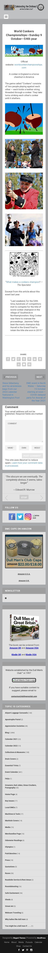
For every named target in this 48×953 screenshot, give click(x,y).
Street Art (9, 906)
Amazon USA (32, 648)
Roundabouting (11, 886)
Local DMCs (10, 807)
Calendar (38, 942)
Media (7, 827)
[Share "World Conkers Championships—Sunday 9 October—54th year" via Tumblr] (24, 359)
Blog (7, 733)
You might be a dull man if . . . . (18, 926)
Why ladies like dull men (15, 919)
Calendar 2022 (11, 746)
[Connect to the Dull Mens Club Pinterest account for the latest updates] (36, 516)
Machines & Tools (12, 814)
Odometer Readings (13, 840)
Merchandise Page (13, 834)
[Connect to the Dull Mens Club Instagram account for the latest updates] (28, 516)
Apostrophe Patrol (13, 719)
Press (7, 860)
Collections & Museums (15, 752)
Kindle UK (16, 654)
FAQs (7, 779)
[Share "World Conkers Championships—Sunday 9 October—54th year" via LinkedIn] (34, 359)
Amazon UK (15, 648)
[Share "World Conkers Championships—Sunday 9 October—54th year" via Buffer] (40, 359)
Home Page (10, 794)
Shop (18, 946)
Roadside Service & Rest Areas (18, 880)
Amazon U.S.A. (24, 574)
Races (7, 873)
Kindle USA (31, 654)
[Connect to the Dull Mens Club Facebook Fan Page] (12, 516)
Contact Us (27, 946)
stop (23, 497)
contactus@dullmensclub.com (24, 696)
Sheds (7, 899)
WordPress (41, 938)
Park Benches (11, 853)
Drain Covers (10, 759)
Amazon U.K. (24, 581)
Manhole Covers (12, 821)
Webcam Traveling (13, 913)
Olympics (9, 847)
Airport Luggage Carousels (16, 713)
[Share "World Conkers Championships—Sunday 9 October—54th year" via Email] (24, 364)
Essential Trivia (11, 765)
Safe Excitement (12, 893)
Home (6, 942)
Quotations (10, 867)
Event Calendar (11, 772)
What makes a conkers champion (22, 282)
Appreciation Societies (14, 726)
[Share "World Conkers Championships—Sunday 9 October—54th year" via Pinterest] (29, 359)
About (14, 942)
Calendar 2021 (11, 739)
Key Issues (9, 801)
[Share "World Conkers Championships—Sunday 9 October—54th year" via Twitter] (13, 359)
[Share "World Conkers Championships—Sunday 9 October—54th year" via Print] (29, 364)
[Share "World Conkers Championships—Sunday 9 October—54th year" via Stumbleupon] (18, 364)
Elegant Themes (19, 938)
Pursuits (29, 942)
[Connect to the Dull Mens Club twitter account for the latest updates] (20, 516)
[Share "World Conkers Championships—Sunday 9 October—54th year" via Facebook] (8, 359)
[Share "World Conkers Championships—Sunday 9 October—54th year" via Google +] (18, 359)
